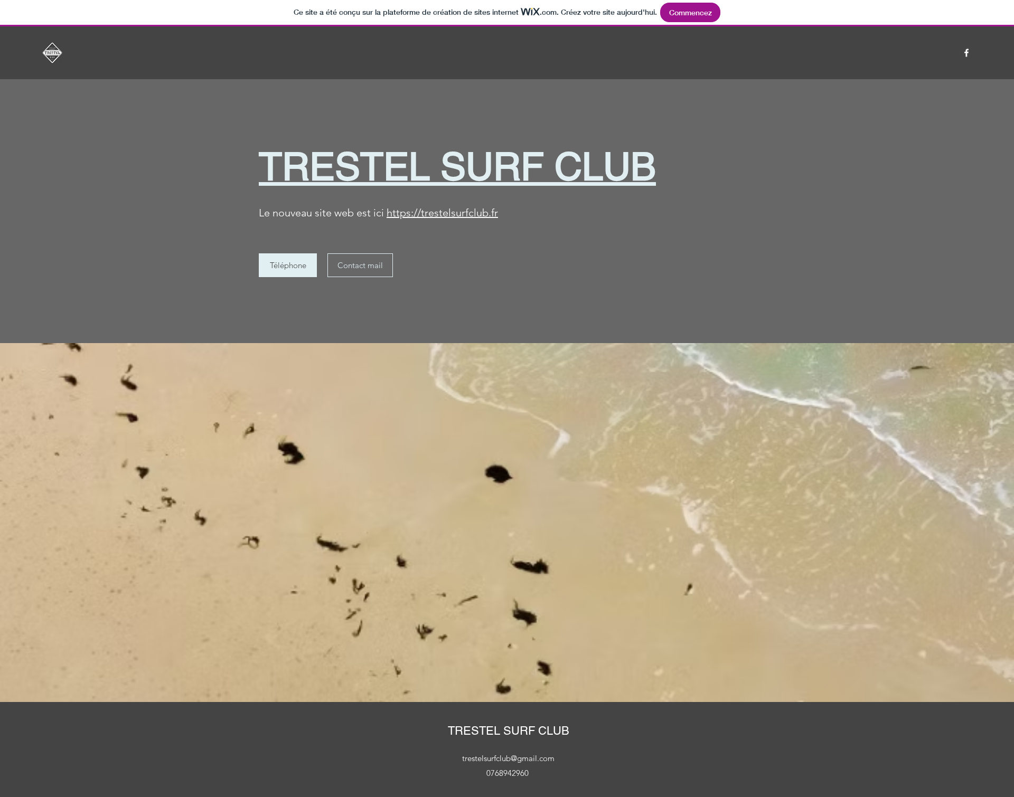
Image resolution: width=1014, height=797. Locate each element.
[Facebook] (966, 53)
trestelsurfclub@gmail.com (508, 758)
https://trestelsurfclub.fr (442, 212)
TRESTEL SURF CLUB (508, 730)
